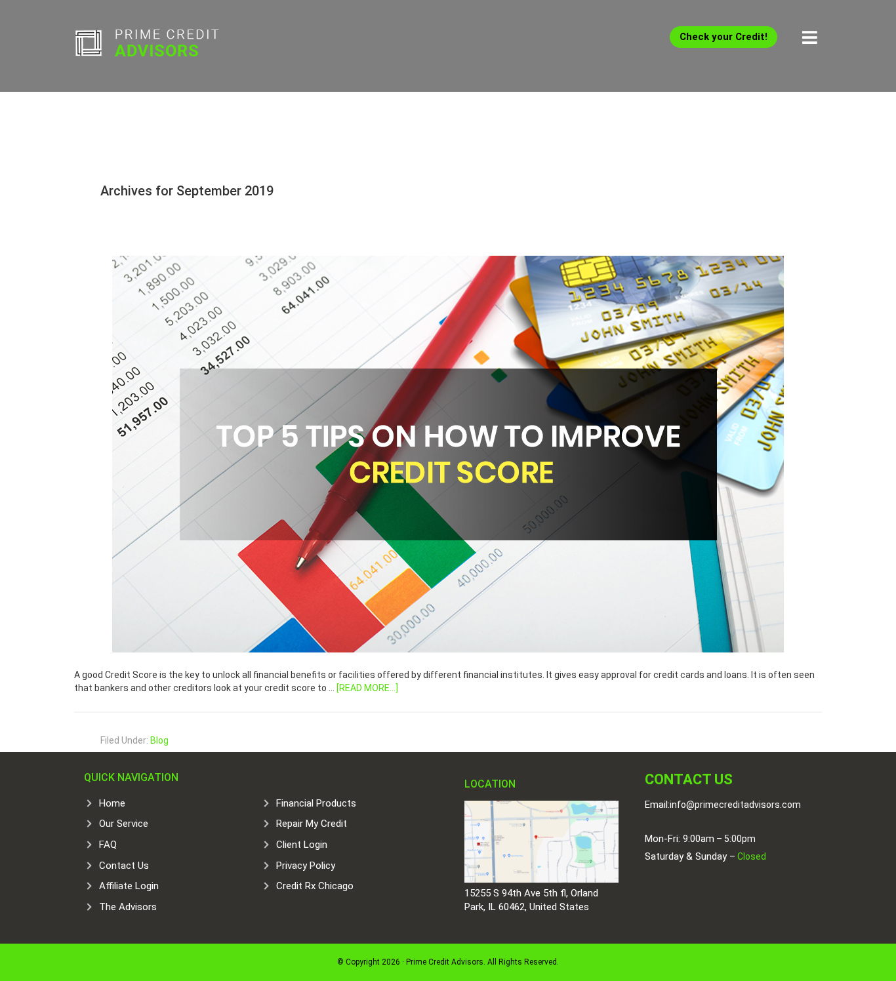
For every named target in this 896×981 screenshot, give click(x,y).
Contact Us (124, 865)
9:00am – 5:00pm (719, 838)
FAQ (108, 845)
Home (112, 803)
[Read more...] (367, 688)
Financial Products (316, 803)
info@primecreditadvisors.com (735, 804)
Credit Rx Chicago (315, 886)
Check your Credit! (723, 37)
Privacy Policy (305, 865)
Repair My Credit (311, 824)
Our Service (123, 824)
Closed (750, 856)
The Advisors (128, 907)
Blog (159, 740)
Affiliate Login (129, 886)
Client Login (301, 845)
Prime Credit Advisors (172, 46)
